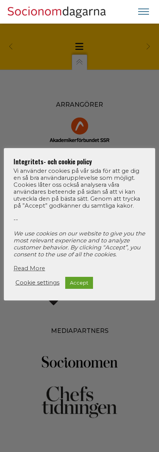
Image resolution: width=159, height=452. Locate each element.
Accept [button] (79, 283)
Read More (29, 268)
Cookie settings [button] (37, 282)
